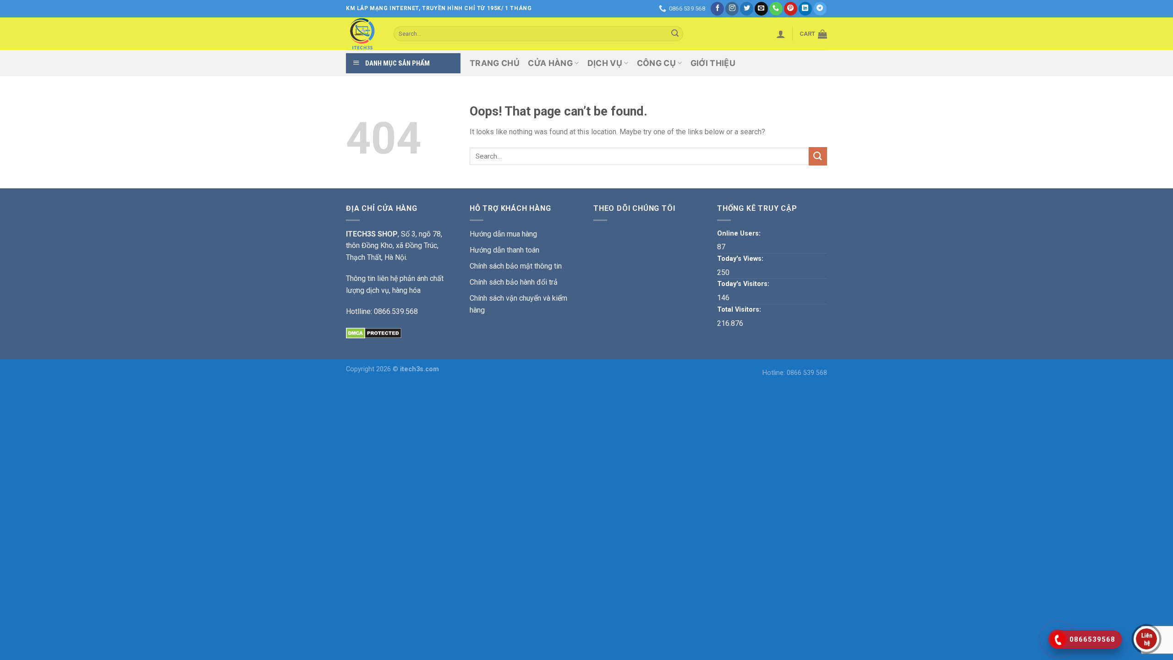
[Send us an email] (761, 9)
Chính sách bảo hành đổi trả (514, 282)
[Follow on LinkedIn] (805, 9)
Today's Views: (741, 259)
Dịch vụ (604, 63)
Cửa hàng (550, 63)
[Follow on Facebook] (717, 9)
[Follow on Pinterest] (790, 9)
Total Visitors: (740, 310)
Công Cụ (656, 63)
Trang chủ (495, 63)
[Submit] (675, 34)
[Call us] (776, 9)
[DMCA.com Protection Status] (373, 332)
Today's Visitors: (744, 284)
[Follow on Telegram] (820, 9)
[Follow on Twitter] (746, 9)
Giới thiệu (713, 63)
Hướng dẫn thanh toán (504, 250)
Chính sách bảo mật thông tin (516, 266)
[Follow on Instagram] (732, 9)
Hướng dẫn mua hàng (503, 234)
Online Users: (739, 233)
